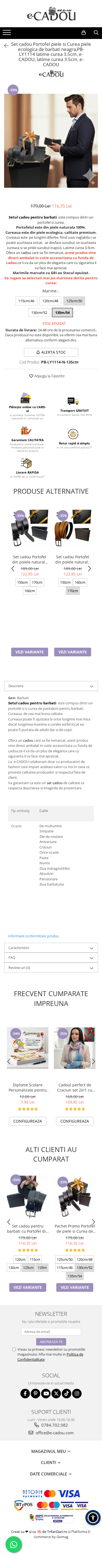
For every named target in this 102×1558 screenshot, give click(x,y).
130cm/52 (39, 312)
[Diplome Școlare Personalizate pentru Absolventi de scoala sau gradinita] (27, 1048)
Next (93, 146)
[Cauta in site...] (96, 32)
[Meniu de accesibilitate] (93, 1517)
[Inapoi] (4, 45)
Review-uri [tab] (19, 967)
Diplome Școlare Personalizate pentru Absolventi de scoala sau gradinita (28, 1087)
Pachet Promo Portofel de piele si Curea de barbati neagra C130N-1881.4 (74, 1228)
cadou (26, 252)
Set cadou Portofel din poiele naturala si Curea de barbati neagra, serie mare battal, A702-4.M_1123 (72, 559)
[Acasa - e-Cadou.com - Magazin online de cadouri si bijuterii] (51, 13)
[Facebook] (25, 1393)
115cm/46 (26, 300)
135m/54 (62, 312)
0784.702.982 (54, 1425)
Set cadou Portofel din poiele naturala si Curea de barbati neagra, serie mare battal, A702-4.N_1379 (29, 559)
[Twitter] (56, 1393)
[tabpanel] (51, 141)
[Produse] (7, 34)
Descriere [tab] (15, 685)
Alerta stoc (53, 352)
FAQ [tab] (11, 957)
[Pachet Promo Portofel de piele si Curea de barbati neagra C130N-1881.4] (74, 1196)
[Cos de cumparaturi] (83, 32)
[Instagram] (77, 1393)
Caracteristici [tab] (18, 947)
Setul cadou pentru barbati (33, 217)
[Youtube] (46, 1393)
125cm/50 (74, 300)
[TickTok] (66, 1393)
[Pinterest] (35, 1393)
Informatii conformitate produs (33, 935)
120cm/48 (50, 300)
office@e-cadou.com (54, 1432)
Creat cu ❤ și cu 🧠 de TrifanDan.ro (39, 1531)
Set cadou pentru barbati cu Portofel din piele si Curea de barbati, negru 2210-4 (27, 1228)
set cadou (55, 782)
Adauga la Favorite (49, 375)
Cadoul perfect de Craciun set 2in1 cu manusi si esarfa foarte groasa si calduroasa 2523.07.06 (74, 1087)
